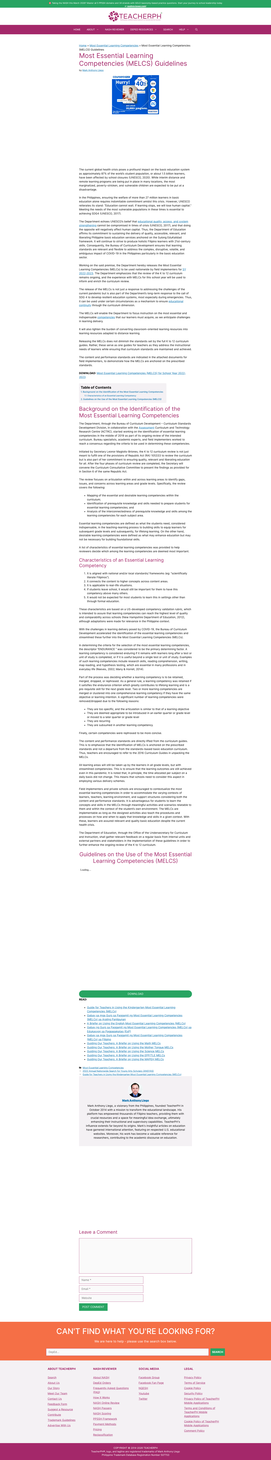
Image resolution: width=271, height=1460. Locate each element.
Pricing (97, 1429)
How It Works (101, 1397)
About (91, 29)
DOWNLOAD (135, 993)
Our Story (54, 1388)
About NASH (101, 1377)
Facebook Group (149, 1377)
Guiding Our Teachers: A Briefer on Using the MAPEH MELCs (125, 1059)
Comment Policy (194, 1430)
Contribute (54, 1414)
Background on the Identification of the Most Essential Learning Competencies (123, 392)
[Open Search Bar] (196, 29)
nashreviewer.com (136, 6)
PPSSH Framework (105, 1418)
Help (182, 29)
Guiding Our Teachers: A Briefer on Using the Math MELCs (124, 1043)
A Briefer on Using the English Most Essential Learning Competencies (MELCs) (136, 1023)
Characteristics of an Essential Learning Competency (111, 395)
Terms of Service (194, 1382)
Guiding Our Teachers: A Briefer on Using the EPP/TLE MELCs (126, 1055)
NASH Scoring (102, 1413)
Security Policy (193, 1393)
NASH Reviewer (114, 29)
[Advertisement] (135, 140)
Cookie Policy (192, 1388)
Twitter (143, 1398)
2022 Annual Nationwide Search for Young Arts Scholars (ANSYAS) (118, 1071)
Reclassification (103, 1434)
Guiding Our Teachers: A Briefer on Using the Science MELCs (125, 1051)
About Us (54, 1382)
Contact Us (55, 1398)
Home (77, 29)
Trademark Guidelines (61, 1420)
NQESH (143, 1388)
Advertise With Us (59, 1425)
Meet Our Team (57, 1393)
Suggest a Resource (60, 1409)
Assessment (146, 427)
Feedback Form (57, 1404)
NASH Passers (102, 1408)
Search (168, 29)
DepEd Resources (141, 29)
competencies (106, 317)
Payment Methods (104, 1424)
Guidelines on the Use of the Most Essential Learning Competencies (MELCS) (122, 399)
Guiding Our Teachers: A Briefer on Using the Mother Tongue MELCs (130, 1047)
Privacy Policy (192, 1377)
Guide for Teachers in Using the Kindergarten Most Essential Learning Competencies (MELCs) (132, 1074)
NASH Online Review (106, 1402)
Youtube (144, 1393)
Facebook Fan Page (151, 1382)
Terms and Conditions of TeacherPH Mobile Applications (199, 1412)
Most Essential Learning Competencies (114, 45)
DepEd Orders (102, 1382)
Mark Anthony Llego (135, 1100)
